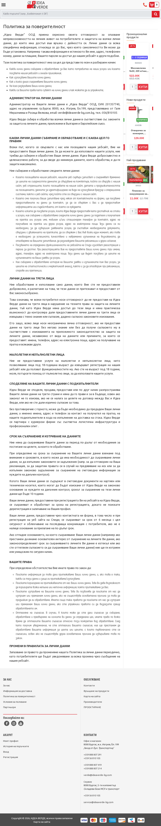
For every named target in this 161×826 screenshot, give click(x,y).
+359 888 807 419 (93, 764)
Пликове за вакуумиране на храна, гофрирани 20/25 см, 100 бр (138, 192)
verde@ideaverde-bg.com (98, 775)
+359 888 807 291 (93, 754)
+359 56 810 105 (92, 758)
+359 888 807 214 (93, 768)
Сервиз (88, 781)
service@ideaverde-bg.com (98, 802)
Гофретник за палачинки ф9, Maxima (138, 132)
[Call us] (145, 4)
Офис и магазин (92, 741)
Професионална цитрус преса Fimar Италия (138, 70)
